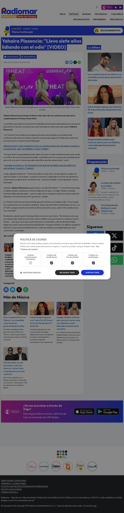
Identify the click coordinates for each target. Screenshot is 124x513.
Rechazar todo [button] (67, 272)
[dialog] (62, 257)
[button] (30, 272)
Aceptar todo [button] (92, 272)
